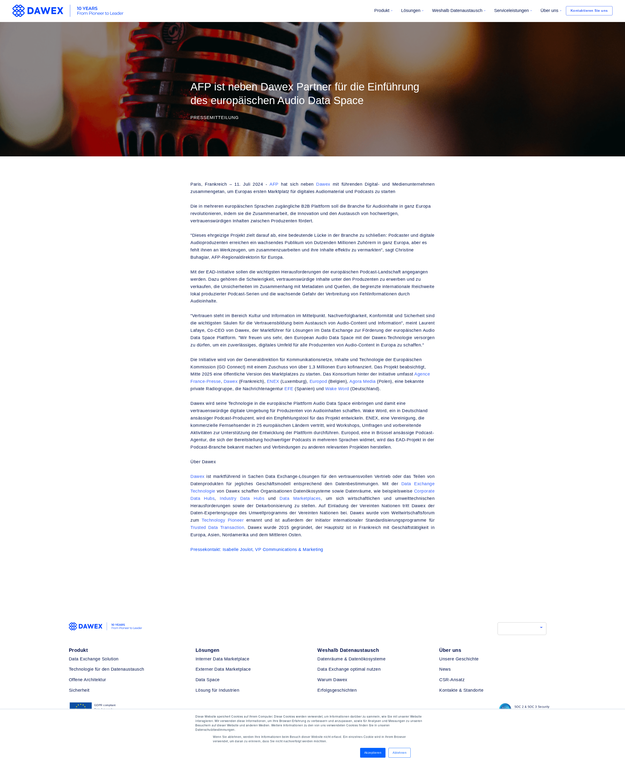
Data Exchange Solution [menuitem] (94, 658)
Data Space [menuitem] (208, 679)
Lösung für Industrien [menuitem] (218, 690)
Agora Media (362, 381)
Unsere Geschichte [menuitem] (459, 658)
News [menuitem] (445, 669)
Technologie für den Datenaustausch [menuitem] (106, 669)
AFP (274, 184)
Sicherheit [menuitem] (79, 690)
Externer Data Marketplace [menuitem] (223, 669)
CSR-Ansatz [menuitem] (452, 679)
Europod (317, 381)
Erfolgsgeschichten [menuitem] (337, 690)
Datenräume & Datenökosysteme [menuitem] (351, 658)
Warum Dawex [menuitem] (332, 679)
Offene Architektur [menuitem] (87, 679)
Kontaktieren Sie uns (589, 10)
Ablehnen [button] (399, 752)
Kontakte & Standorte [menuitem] (461, 690)
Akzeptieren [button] (373, 752)
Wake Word (337, 388)
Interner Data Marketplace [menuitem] (223, 658)
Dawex (323, 184)
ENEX (273, 381)
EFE (288, 388)
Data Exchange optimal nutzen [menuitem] (349, 669)
